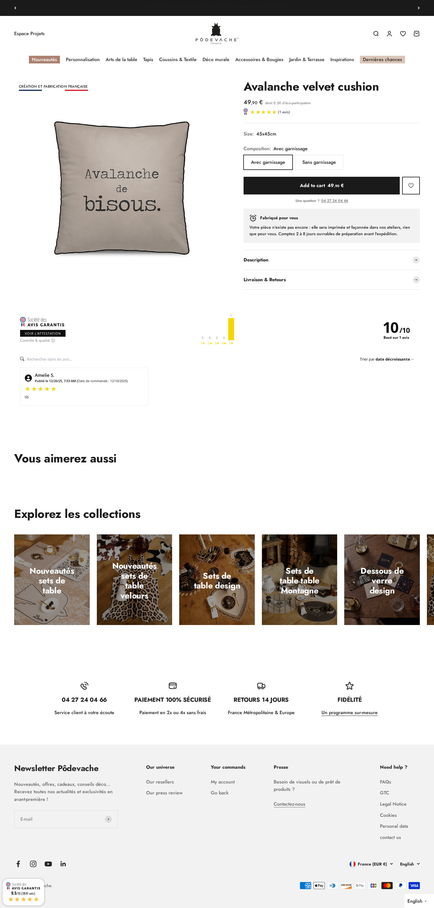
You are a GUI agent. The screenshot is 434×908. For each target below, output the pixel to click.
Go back (220, 792)
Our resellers (160, 781)
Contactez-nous (289, 804)
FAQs (385, 781)
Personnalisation (83, 59)
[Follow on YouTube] (48, 864)
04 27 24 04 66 (334, 201)
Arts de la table (121, 59)
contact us (390, 837)
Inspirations (342, 59)
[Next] (419, 8)
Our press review (164, 792)
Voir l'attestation (43, 333)
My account (223, 781)
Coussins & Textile (178, 59)
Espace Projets (29, 33)
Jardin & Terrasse (306, 59)
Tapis (148, 59)
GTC (384, 792)
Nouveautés (44, 59)
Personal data (394, 826)
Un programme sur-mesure (350, 712)
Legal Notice (393, 804)
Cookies (388, 815)
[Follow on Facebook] (18, 864)
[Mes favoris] (411, 185)
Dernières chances (382, 59)
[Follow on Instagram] (33, 864)
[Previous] (15, 8)
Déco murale (216, 59)
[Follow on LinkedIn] (63, 864)
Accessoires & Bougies (259, 59)
